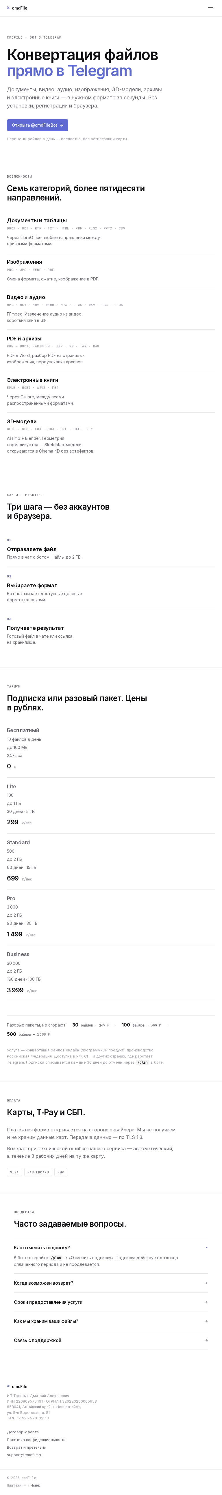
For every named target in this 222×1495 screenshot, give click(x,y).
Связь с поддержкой (37, 1340)
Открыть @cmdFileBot (37, 125)
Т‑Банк (34, 1485)
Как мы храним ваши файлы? (46, 1321)
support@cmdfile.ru (24, 1454)
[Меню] (210, 8)
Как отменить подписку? (42, 1247)
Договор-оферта (23, 1432)
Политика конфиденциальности (36, 1439)
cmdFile (17, 1386)
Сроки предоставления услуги (48, 1302)
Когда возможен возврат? (43, 1283)
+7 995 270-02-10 (32, 1418)
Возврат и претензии (26, 1447)
